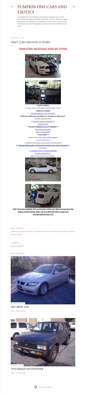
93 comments (21, 311)
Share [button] (13, 228)
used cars (71, 231)
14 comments (20, 373)
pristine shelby (63, 231)
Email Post (20, 228)
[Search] (74, 6)
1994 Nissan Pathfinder (27, 369)
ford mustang (20, 231)
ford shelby (29, 231)
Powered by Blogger (45, 387)
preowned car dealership (49, 231)
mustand (37, 231)
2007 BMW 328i (20, 307)
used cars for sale (16, 234)
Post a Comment (17, 246)
